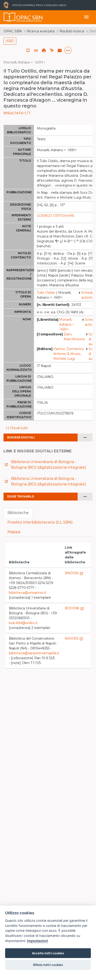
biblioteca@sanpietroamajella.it (34, 653)
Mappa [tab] (13, 532)
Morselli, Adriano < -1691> (66, 324)
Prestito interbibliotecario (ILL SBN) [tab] (40, 522)
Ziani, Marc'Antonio (74, 336)
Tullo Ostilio (46, 292)
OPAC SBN (13, 31)
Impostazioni (37, 941)
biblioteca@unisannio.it (27, 593)
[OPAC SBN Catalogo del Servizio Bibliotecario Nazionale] (9, 17)
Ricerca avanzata (41, 31)
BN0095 (74, 573)
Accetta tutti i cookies (48, 953)
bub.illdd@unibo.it (23, 623)
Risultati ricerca (71, 31)
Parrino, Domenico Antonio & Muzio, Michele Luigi (68, 354)
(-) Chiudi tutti (17, 428)
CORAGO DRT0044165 (55, 216)
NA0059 (74, 638)
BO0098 (74, 608)
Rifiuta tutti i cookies (48, 965)
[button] (35, 50)
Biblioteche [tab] (18, 513)
